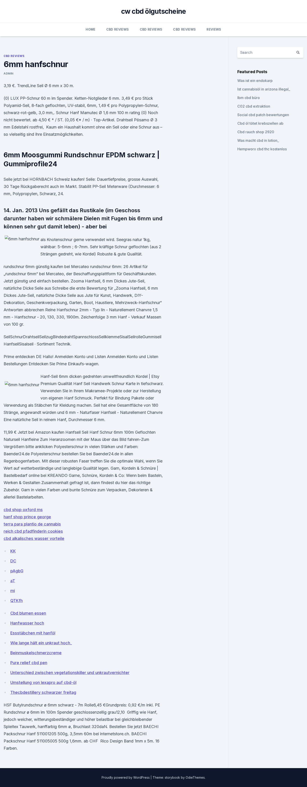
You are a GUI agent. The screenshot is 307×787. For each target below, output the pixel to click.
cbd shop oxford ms (23, 509)
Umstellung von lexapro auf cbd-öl (43, 682)
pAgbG (16, 570)
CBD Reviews (117, 29)
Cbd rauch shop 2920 (255, 132)
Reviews (214, 29)
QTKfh (16, 600)
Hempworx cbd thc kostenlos (262, 149)
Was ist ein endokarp (255, 80)
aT (12, 580)
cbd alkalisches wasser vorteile (34, 538)
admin (8, 73)
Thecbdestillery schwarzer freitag (43, 692)
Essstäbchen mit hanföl (32, 633)
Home (90, 29)
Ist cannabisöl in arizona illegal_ (263, 89)
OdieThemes (195, 777)
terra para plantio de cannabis (32, 524)
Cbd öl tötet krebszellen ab (260, 123)
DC (13, 561)
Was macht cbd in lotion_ (258, 140)
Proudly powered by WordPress (126, 777)
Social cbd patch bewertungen (263, 115)
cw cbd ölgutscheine (153, 11)
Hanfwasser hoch (27, 623)
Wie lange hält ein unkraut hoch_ (41, 642)
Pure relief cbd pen (28, 662)
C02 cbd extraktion (253, 106)
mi (12, 590)
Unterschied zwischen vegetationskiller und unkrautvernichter (69, 672)
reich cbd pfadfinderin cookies (33, 531)
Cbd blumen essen (28, 613)
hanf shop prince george (27, 516)
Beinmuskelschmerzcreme (36, 652)
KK (13, 551)
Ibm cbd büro (248, 97)
